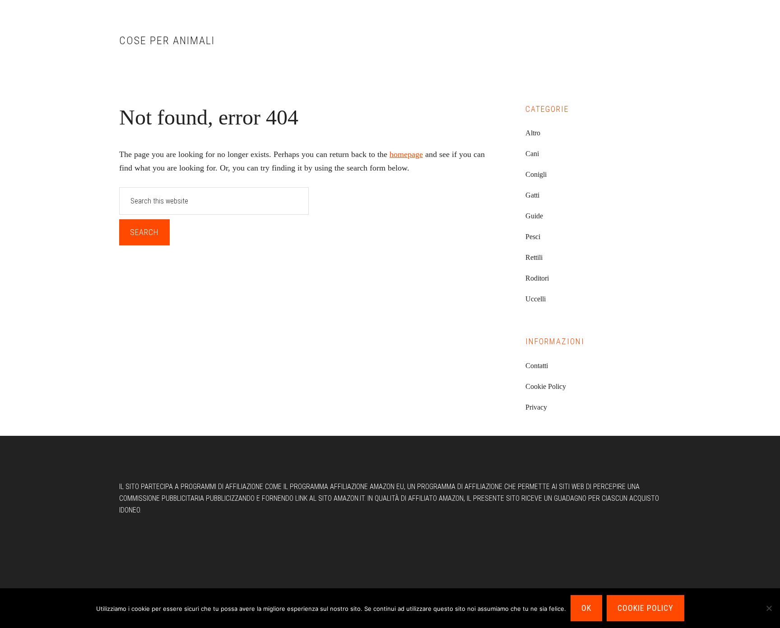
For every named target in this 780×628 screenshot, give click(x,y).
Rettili (534, 257)
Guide (534, 216)
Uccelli (535, 299)
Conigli (536, 174)
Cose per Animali (167, 40)
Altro (532, 133)
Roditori (537, 278)
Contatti (536, 365)
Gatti (532, 195)
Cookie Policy (545, 386)
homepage (406, 154)
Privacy (536, 407)
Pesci (532, 236)
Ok (586, 608)
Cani (532, 153)
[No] (768, 608)
